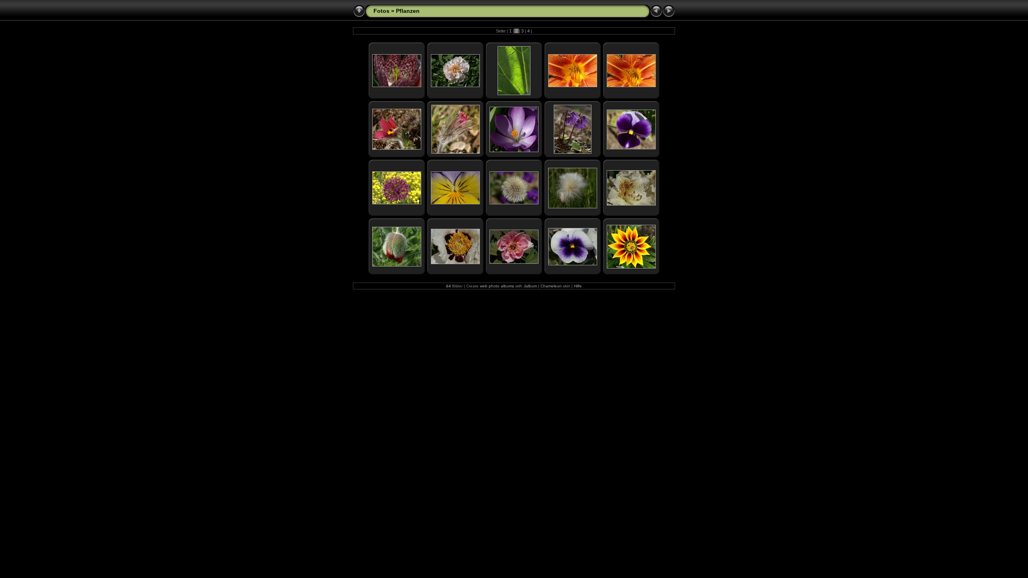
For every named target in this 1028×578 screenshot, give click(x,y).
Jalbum (530, 286)
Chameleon (551, 286)
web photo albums (497, 286)
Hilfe (578, 286)
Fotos (381, 11)
